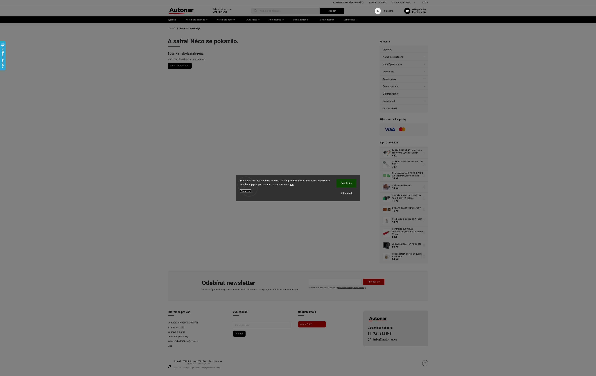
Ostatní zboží (390, 108)
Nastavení (245, 191)
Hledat (332, 10)
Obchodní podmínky (178, 336)
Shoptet (183, 368)
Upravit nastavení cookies (198, 363)
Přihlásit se (374, 281)
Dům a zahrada (390, 86)
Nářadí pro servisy (392, 64)
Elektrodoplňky (390, 93)
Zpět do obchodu (179, 65)
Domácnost (389, 101)
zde (292, 184)
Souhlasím (346, 183)
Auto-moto (388, 71)
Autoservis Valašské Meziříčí (348, 2)
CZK (424, 2)
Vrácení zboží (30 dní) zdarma (183, 341)
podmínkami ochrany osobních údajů (351, 288)
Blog (170, 346)
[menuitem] (174, 19)
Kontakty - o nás (377, 2)
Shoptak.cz (199, 368)
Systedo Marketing (212, 368)
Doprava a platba (401, 2)
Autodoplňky (389, 79)
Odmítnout (346, 193)
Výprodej (387, 49)
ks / (306, 324)
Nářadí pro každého (393, 57)
